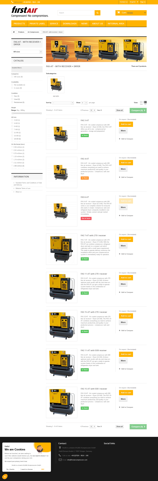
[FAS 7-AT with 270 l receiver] (61, 249)
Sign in (143, 2)
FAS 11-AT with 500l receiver (94, 350)
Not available (19, 85)
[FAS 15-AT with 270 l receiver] (61, 325)
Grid (141, 104)
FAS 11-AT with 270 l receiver (94, 273)
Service (54, 23)
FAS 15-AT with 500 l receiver (94, 388)
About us (97, 23)
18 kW (17, 139)
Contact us (124, 2)
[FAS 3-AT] (61, 134)
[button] (5, 477)
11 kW (17, 132)
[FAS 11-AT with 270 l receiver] (61, 287)
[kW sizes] (56, 84)
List (145, 104)
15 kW (17, 136)
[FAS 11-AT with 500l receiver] (61, 364)
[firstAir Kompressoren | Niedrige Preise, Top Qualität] (32, 11)
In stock (18, 88)
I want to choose (27, 469)
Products (19, 23)
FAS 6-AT (85, 197)
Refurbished (19, 102)
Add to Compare (127, 139)
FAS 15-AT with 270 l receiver (94, 312)
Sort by (48, 102)
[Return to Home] (14, 32)
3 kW (17, 120)
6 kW (17, 126)
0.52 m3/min (19, 150)
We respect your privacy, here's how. (16, 461)
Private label (37, 23)
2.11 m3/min (19, 163)
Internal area (116, 23)
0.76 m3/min (19, 153)
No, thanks (10, 469)
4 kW (17, 123)
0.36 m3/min (19, 147)
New (16, 96)
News (84, 23)
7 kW (17, 129)
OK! (42, 469)
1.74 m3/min (19, 159)
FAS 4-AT (85, 158)
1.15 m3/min (19, 156)
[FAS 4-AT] (61, 172)
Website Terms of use (22, 188)
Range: (13, 110)
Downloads (70, 23)
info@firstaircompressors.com (77, 460)
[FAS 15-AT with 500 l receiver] (61, 402)
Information (21, 176)
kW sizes (17, 52)
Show (78, 102)
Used (17, 99)
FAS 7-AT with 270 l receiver (93, 235)
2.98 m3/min (19, 166)
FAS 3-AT (85, 120)
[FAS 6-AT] (61, 210)
